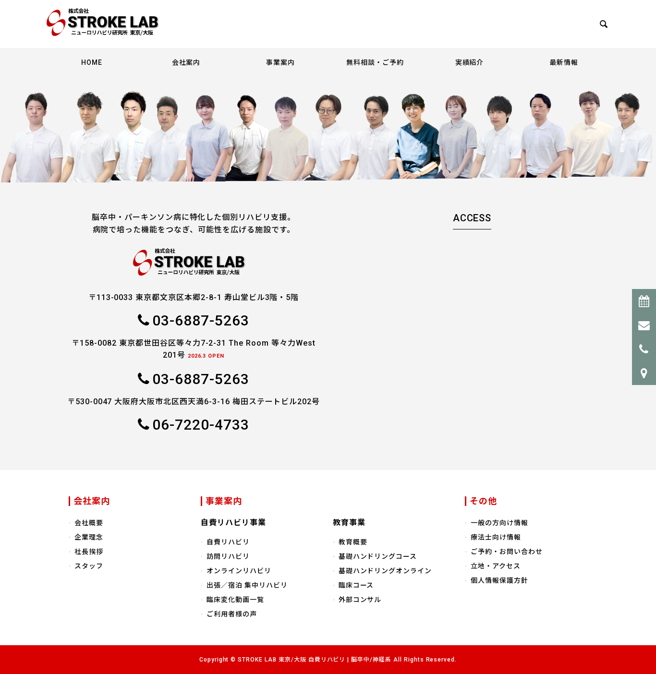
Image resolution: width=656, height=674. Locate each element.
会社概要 (88, 523)
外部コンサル (360, 599)
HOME (91, 62)
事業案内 (280, 62)
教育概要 (353, 542)
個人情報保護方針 (499, 580)
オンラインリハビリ (239, 571)
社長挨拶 (88, 551)
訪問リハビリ (228, 556)
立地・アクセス (496, 566)
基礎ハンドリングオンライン (385, 571)
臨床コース (356, 585)
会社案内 (186, 62)
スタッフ (88, 566)
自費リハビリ (228, 542)
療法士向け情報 (496, 537)
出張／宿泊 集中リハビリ (247, 585)
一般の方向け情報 (499, 523)
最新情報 (563, 62)
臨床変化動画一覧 (235, 599)
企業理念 (88, 537)
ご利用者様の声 (232, 614)
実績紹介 (469, 62)
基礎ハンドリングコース (378, 556)
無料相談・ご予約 (375, 62)
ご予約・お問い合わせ (507, 551)
